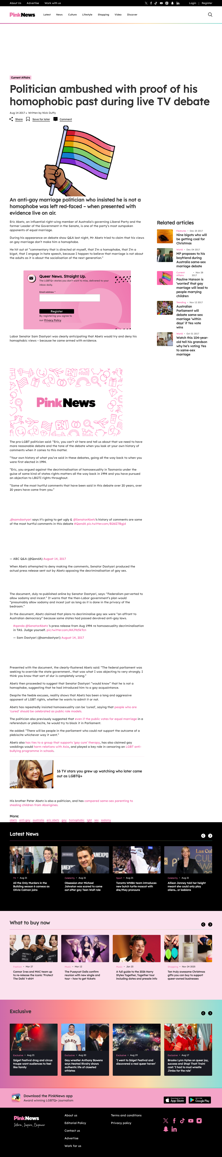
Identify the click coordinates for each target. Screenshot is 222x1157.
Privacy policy (121, 1123)
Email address (51, 292)
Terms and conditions (126, 1115)
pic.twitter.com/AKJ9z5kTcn (66, 630)
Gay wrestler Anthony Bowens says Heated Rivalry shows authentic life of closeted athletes (84, 1065)
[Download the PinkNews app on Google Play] (200, 1100)
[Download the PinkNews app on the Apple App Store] (175, 1100)
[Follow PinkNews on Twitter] (166, 1121)
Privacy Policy (52, 320)
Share (19, 119)
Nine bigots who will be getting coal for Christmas (191, 239)
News (59, 14)
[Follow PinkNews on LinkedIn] (178, 3)
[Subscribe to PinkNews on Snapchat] (166, 1130)
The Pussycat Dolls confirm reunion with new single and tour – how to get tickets (82, 975)
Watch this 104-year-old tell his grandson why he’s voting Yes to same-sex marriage (192, 346)
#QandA (80, 523)
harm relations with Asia (51, 746)
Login (192, 3)
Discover (132, 14)
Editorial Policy (75, 1123)
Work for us (73, 1146)
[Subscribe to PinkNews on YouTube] (191, 1121)
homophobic (76, 820)
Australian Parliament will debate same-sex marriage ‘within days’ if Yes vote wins (189, 316)
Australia (38, 820)
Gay (64, 820)
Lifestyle (87, 14)
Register (207, 3)
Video (118, 14)
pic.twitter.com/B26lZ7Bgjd (106, 523)
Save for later (41, 119)
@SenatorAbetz (84, 519)
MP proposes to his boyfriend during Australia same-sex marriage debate (191, 260)
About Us (15, 3)
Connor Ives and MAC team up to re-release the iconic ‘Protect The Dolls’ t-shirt (33, 975)
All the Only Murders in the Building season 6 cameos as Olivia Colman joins (31, 886)
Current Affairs (20, 77)
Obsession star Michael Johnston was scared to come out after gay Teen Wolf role (83, 886)
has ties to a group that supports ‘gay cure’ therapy (62, 742)
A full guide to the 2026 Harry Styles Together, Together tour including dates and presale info (136, 975)
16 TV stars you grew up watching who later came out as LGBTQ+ (99, 773)
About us (71, 1115)
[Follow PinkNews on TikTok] (182, 1121)
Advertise (33, 3)
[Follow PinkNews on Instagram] (199, 1121)
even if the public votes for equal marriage (106, 719)
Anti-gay (24, 820)
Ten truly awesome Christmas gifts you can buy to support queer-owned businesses (186, 975)
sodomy (106, 820)
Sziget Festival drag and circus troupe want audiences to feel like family (32, 1064)
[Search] (210, 15)
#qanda (19, 626)
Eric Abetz (53, 820)
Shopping (103, 14)
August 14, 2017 (54, 559)
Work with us (53, 3)
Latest (47, 14)
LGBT (89, 820)
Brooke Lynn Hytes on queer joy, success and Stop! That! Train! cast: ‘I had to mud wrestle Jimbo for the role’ (188, 1065)
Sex (96, 820)
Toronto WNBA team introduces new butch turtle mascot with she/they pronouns (136, 886)
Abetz (13, 820)
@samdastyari (20, 519)
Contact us (72, 1130)
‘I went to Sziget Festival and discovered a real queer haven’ (136, 1062)
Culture (72, 14)
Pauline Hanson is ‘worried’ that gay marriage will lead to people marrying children (192, 287)
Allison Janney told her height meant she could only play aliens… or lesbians (187, 886)
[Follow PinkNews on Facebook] (174, 1121)
